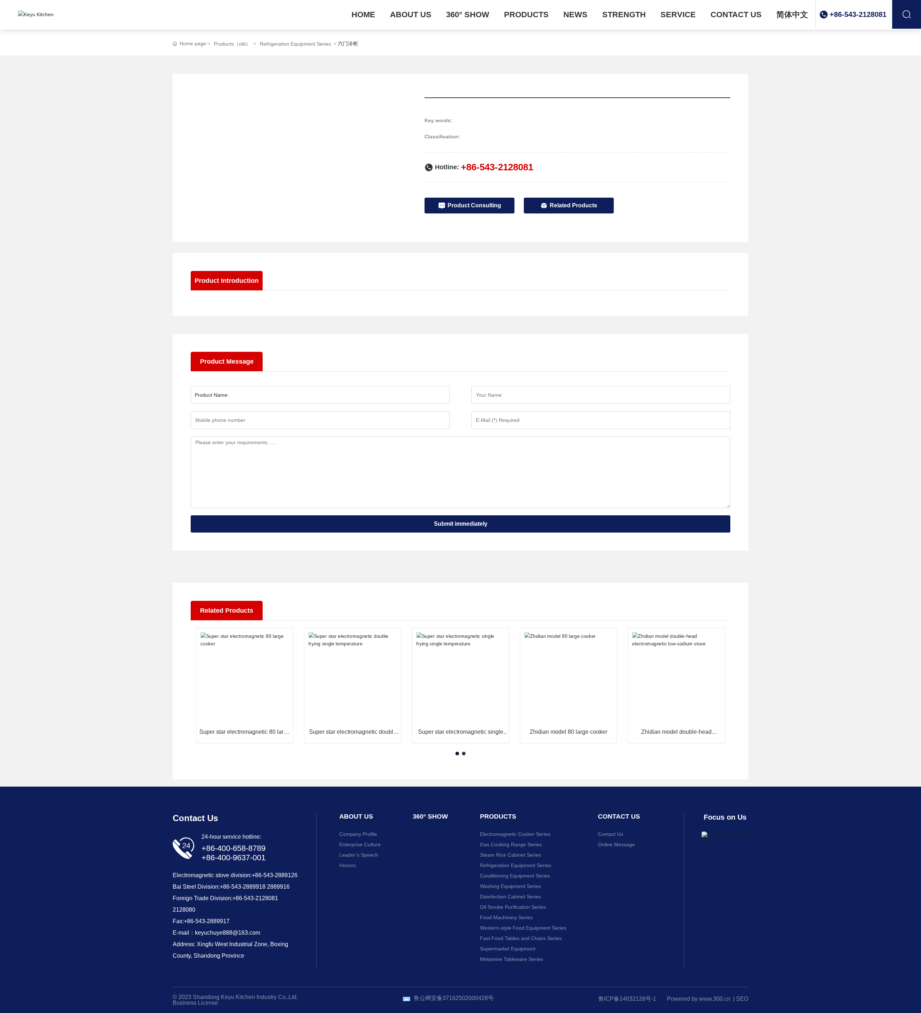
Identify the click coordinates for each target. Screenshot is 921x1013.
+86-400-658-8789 (233, 848)
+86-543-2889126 (275, 875)
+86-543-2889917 (207, 921)
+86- (225, 887)
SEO (742, 999)
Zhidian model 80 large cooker (568, 732)
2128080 (184, 910)
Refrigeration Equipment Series (295, 44)
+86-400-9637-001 (233, 857)
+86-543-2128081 (858, 14)
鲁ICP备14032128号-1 (627, 999)
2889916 (278, 887)
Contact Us (195, 818)
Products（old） (232, 44)
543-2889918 (248, 887)
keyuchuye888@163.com (227, 933)
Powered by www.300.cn (698, 999)
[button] (457, 753)
